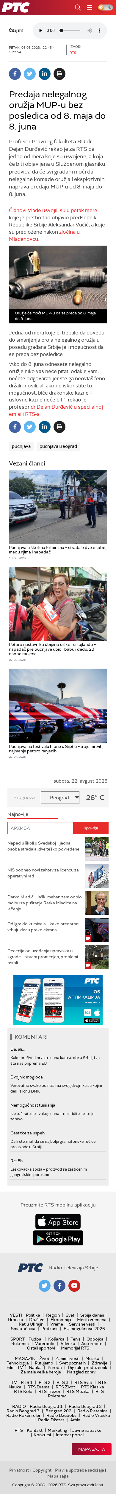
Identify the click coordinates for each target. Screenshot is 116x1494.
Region (53, 1315)
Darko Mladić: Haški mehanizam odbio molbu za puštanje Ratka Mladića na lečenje (44, 902)
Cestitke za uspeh (27, 1133)
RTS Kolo (23, 1391)
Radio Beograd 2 (85, 1406)
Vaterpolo (44, 1343)
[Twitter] (30, 74)
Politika (33, 1315)
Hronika (15, 1319)
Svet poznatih (72, 1363)
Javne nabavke (86, 1430)
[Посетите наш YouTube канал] (74, 1286)
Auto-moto (92, 1343)
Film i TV (15, 1367)
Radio (19, 1406)
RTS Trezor (49, 1391)
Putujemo (44, 1363)
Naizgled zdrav (81, 1372)
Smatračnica (23, 1328)
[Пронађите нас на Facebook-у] (59, 1286)
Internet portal (70, 1434)
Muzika (92, 1358)
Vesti (16, 1315)
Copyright (41, 1470)
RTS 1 (27, 1382)
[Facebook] (15, 74)
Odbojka (95, 1339)
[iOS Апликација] (58, 1000)
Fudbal (35, 1339)
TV (14, 1382)
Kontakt (35, 1430)
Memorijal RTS (75, 1348)
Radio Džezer (51, 1420)
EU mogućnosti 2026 (84, 1328)
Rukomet (20, 1343)
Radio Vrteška (96, 1415)
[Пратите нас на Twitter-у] (45, 1286)
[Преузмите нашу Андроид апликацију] (58, 1237)
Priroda (55, 1367)
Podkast (49, 1328)
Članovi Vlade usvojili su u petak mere (53, 210)
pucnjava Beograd (58, 446)
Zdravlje (99, 1363)
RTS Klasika (92, 1387)
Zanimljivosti (67, 1358)
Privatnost (19, 1470)
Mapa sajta (91, 1449)
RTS (19, 1430)
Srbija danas (92, 1315)
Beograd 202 (58, 1411)
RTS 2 (45, 1382)
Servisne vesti (82, 1324)
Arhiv (75, 1420)
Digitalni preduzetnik (87, 1367)
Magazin (25, 1358)
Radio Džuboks (61, 1415)
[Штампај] (59, 74)
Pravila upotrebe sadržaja (79, 1470)
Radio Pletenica (92, 1411)
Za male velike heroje (41, 1372)
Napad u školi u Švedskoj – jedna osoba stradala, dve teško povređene (43, 846)
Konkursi (42, 1434)
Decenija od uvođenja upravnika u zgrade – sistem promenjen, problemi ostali (42, 956)
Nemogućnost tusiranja (32, 1105)
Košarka (56, 1339)
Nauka (35, 1367)
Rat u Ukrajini (31, 1324)
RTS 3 (62, 1382)
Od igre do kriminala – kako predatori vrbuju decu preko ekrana (43, 926)
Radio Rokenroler (23, 1415)
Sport (17, 1339)
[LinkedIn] (45, 74)
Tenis (75, 1339)
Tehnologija (18, 1363)
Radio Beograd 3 (23, 1411)
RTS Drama (38, 1387)
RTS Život (65, 1387)
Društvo (37, 1319)
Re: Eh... (17, 1160)
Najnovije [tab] (17, 814)
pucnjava (21, 446)
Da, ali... (17, 1049)
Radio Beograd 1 (46, 1406)
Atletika (67, 1343)
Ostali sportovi (41, 1348)
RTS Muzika (78, 1391)
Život (44, 1358)
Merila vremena (91, 1319)
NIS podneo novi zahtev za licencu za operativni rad (43, 873)
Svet (70, 1315)
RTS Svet (83, 1382)
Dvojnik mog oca (26, 1077)
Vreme (56, 1324)
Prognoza (24, 797)
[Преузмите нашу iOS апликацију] (58, 1221)
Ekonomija (61, 1319)
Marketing (57, 1430)
